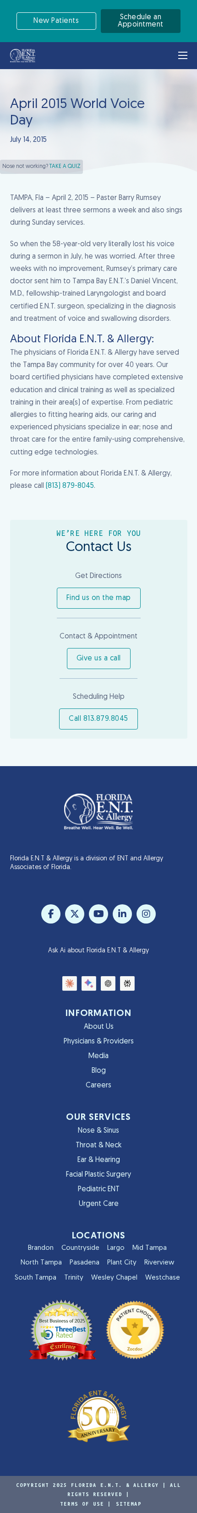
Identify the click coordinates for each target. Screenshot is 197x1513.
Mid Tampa (149, 1248)
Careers (98, 1085)
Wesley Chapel (114, 1278)
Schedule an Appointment (141, 21)
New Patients (56, 21)
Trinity (73, 1278)
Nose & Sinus (98, 1131)
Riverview (159, 1262)
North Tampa (41, 1262)
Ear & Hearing (98, 1160)
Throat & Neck (98, 1145)
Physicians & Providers (99, 1041)
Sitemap (129, 1504)
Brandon (41, 1248)
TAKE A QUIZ (65, 166)
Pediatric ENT (99, 1189)
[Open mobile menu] (182, 55)
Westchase (162, 1278)
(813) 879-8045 (70, 486)
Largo (116, 1248)
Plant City (122, 1262)
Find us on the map (98, 598)
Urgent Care (99, 1204)
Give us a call (99, 658)
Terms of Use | (85, 1504)
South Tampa (35, 1278)
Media (98, 1056)
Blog (99, 1071)
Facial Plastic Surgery (98, 1174)
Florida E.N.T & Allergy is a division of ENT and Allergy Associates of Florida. (86, 863)
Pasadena (84, 1262)
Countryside (80, 1248)
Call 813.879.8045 (98, 719)
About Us (99, 1027)
